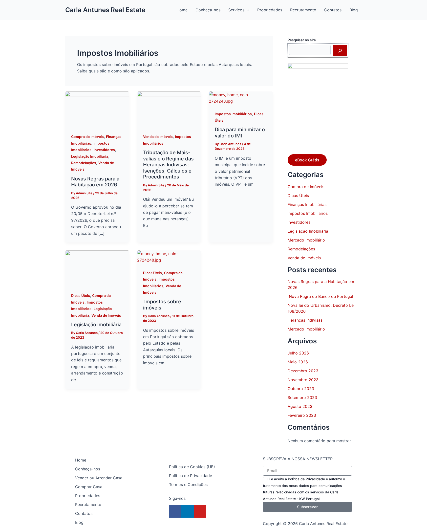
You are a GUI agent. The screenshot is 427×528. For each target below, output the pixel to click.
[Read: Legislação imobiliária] (97, 267)
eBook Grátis (307, 159)
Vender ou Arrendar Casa (98, 477)
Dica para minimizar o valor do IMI (240, 133)
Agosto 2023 (300, 406)
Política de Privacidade (190, 475)
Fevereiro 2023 (302, 415)
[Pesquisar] (340, 50)
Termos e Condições (188, 484)
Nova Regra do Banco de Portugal (320, 296)
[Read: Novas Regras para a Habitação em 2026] (97, 109)
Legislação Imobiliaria (89, 156)
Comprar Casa (88, 486)
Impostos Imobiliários (233, 114)
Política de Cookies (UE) (192, 466)
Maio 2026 (298, 361)
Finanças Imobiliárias (307, 204)
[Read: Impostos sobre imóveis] (169, 256)
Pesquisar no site (302, 40)
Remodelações (83, 163)
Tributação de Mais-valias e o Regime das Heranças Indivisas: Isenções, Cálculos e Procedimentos (168, 165)
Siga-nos (177, 498)
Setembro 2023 (302, 397)
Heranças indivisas (305, 320)
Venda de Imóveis (158, 136)
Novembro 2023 (303, 379)
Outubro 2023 (301, 388)
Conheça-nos (87, 468)
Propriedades (87, 495)
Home (80, 460)
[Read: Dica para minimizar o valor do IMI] (241, 97)
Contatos (83, 513)
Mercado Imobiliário (306, 240)
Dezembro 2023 (303, 370)
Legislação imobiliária (96, 325)
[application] (246, 10)
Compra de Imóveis (87, 136)
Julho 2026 (298, 353)
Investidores (104, 150)
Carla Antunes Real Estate (105, 10)
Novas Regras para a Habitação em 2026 (95, 182)
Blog (79, 522)
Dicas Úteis (80, 295)
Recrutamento (88, 504)
